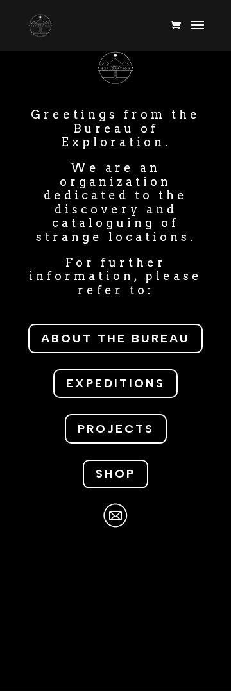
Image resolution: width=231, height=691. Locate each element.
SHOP (115, 474)
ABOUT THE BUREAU (115, 338)
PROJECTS (116, 429)
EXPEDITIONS (115, 383)
